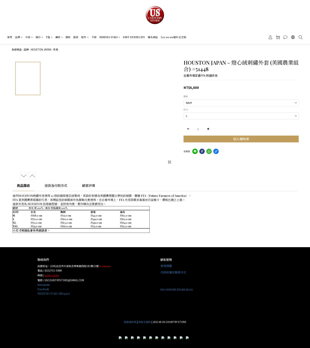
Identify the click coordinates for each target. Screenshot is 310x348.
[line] (195, 151)
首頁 (9, 37)
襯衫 (38, 37)
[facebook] (202, 151)
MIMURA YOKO (108, 37)
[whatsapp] (209, 151)
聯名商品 (153, 37)
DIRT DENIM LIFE (134, 37)
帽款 (68, 37)
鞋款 (75, 37)
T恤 (48, 37)
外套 (27, 37)
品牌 (17, 37)
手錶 (94, 37)
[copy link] (216, 151)
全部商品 (17, 49)
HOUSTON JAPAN (41, 49)
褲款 (57, 37)
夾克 (55, 49)
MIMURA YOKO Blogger (53, 293)
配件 (83, 37)
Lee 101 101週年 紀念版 (173, 37)
